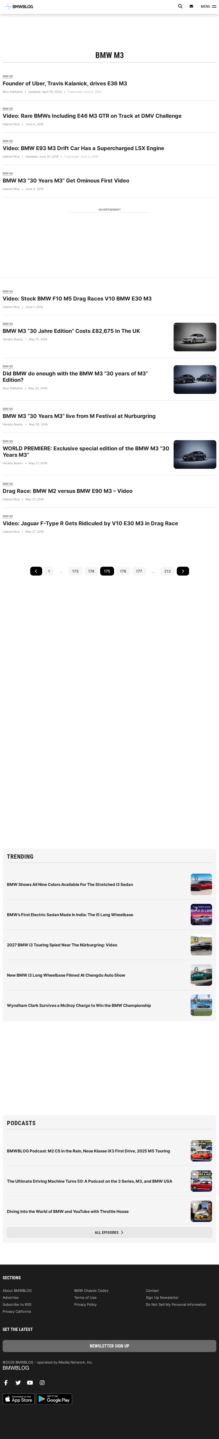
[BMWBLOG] (109, 1368)
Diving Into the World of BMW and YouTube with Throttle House (68, 1211)
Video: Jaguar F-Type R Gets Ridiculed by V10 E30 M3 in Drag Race (90, 523)
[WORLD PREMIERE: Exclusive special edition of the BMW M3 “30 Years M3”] (195, 454)
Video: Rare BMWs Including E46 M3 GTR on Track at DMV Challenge (92, 116)
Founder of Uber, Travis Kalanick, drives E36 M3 (65, 83)
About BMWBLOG (17, 1290)
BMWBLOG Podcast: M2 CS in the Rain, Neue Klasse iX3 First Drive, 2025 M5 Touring (88, 1151)
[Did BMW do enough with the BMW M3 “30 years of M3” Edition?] (195, 379)
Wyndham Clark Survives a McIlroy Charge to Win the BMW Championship (79, 1005)
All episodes (107, 1232)
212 (167, 571)
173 (75, 571)
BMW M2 (8, 484)
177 (139, 571)
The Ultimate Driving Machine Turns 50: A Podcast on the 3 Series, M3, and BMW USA (89, 1181)
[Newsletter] (191, 6)
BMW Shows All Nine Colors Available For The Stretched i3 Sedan (70, 884)
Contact (152, 1290)
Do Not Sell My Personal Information (176, 1304)
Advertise (11, 1297)
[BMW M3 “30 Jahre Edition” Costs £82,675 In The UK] (195, 337)
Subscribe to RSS (17, 1304)
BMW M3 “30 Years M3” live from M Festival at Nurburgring (79, 416)
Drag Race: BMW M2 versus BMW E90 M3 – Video (67, 491)
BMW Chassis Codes (91, 1290)
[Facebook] (8, 1384)
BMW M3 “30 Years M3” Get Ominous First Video (66, 180)
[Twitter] (20, 1384)
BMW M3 (8, 76)
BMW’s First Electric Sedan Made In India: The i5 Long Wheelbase (70, 914)
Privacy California (17, 1311)
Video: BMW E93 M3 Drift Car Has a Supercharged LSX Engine (83, 148)
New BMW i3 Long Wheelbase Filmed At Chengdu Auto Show (66, 975)
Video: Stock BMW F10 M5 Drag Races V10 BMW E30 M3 (77, 298)
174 (91, 571)
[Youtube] (32, 1384)
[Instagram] (44, 1384)
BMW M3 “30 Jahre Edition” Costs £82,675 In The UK (71, 331)
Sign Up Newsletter (162, 1297)
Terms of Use (85, 1297)
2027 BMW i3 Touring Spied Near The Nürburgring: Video (62, 944)
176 (123, 571)
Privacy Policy (85, 1304)
